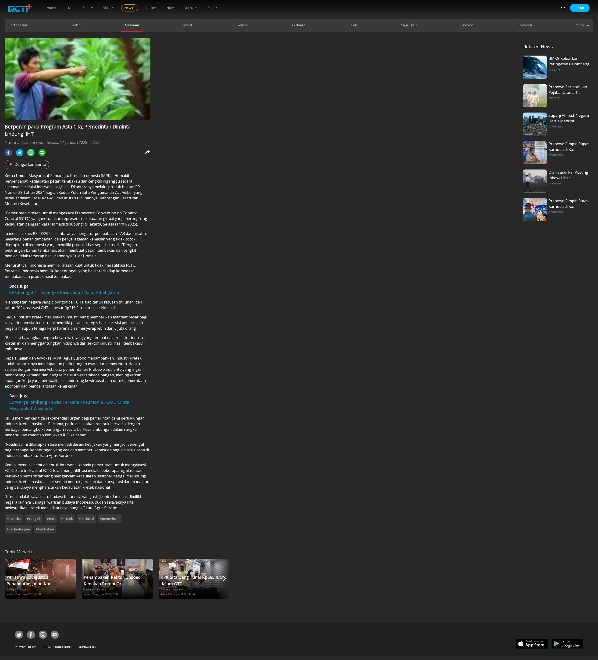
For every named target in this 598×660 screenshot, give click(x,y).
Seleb (353, 25)
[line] (42, 152)
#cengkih (34, 518)
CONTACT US (87, 647)
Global (187, 25)
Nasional (132, 25)
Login (580, 8)
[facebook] (8, 152)
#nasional (86, 518)
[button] (224, 579)
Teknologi (525, 25)
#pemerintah (110, 518)
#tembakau (45, 529)
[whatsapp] (31, 152)
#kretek (67, 518)
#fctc (51, 518)
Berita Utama (18, 25)
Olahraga (298, 25)
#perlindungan (18, 529)
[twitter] (19, 152)
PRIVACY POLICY (25, 647)
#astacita (14, 518)
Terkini (76, 25)
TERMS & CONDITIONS (57, 647)
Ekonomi (242, 25)
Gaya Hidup (409, 25)
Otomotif (467, 25)
